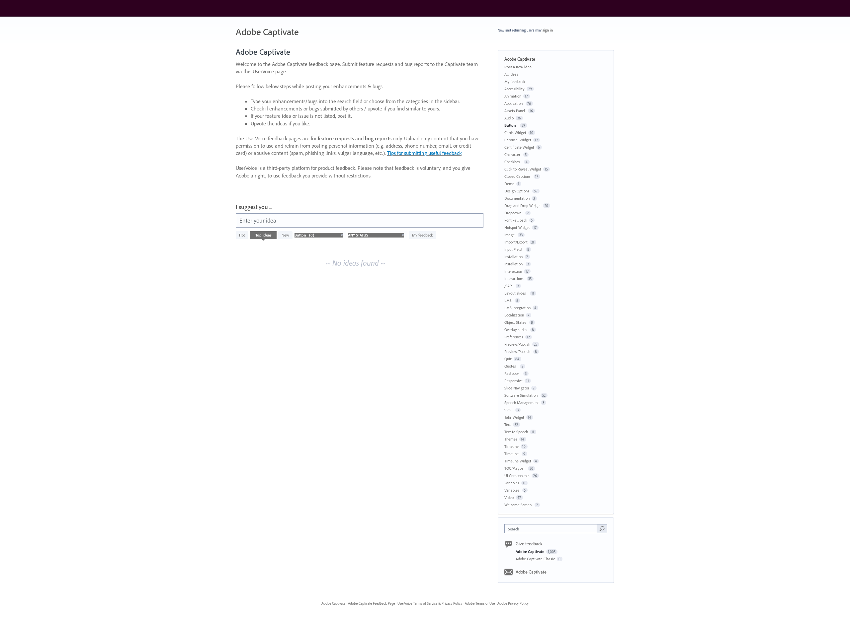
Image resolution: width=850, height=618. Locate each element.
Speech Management (521, 402)
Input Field (514, 249)
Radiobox (512, 373)
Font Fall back (515, 220)
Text (507, 424)
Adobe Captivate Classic (536, 558)
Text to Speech (516, 431)
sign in (548, 30)
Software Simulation (521, 395)
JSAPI (509, 285)
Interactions (514, 278)
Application (514, 103)
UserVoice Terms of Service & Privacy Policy (429, 603)
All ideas (511, 74)
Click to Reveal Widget (522, 169)
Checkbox (513, 161)
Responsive (513, 380)
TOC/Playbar (515, 468)
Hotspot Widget (517, 227)
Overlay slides (516, 329)
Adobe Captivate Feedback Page (371, 603)
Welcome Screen (518, 504)
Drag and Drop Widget (522, 205)
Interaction (513, 271)
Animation (512, 96)
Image (510, 234)
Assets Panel (515, 110)
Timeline (511, 446)
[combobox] (552, 528)
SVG (508, 409)
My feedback (422, 235)
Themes (510, 439)
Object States (515, 322)
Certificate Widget (519, 147)
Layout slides (516, 293)
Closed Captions (518, 176)
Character (512, 154)
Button (511, 125)
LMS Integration (517, 307)
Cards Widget (515, 132)
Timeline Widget (517, 460)
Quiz (508, 358)
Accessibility (514, 88)
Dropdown (513, 212)
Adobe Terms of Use (480, 603)
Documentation (517, 198)
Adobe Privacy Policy (513, 603)
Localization (514, 314)
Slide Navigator (516, 387)
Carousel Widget (517, 139)
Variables (511, 482)
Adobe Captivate (530, 551)
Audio (509, 117)
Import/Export (516, 242)
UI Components (517, 475)
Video (509, 497)
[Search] (602, 528)
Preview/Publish (517, 344)
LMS (508, 300)
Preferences (513, 336)
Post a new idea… (519, 66)
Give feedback (529, 544)
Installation (513, 256)
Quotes (511, 366)
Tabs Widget (514, 417)
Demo (509, 183)
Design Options (517, 190)
